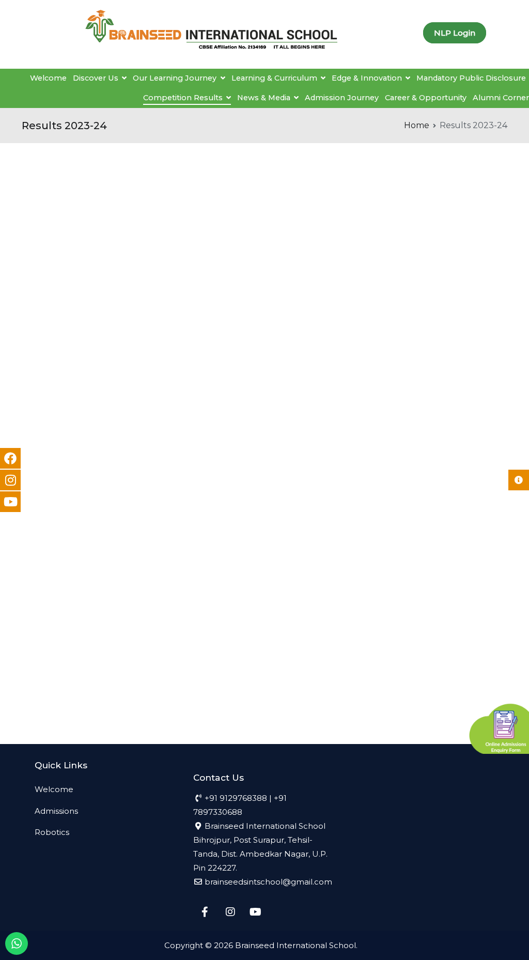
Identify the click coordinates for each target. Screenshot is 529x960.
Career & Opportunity (425, 97)
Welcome (48, 78)
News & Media (263, 97)
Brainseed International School (295, 945)
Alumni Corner (501, 97)
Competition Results (183, 97)
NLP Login (454, 33)
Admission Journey (342, 97)
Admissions (56, 811)
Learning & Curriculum (274, 78)
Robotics (52, 832)
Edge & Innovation (367, 78)
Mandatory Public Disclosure (471, 78)
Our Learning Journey (174, 78)
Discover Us (95, 78)
